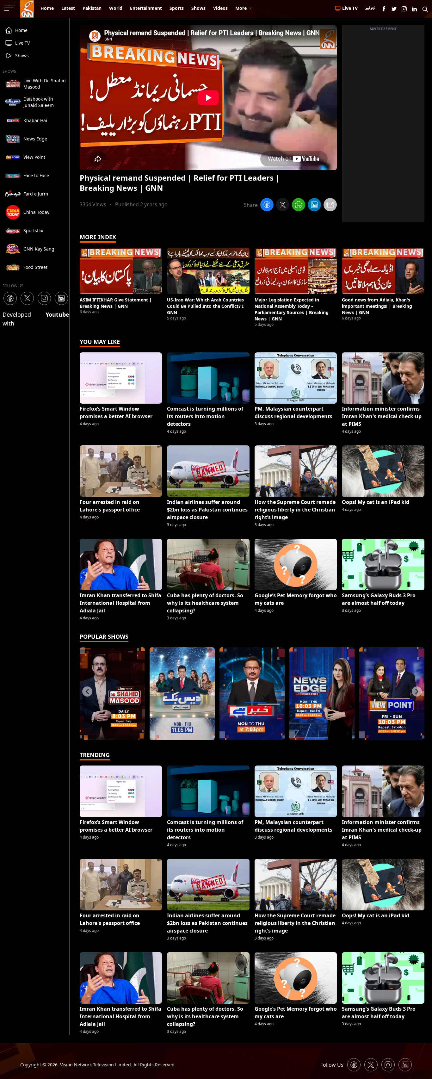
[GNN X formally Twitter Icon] (394, 8)
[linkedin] (314, 205)
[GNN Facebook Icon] (383, 8)
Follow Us (331, 1064)
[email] (330, 205)
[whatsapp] (298, 205)
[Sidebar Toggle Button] (9, 8)
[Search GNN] (425, 9)
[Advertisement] (383, 127)
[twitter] (282, 205)
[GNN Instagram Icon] (404, 8)
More (241, 8)
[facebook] (267, 205)
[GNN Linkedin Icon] (414, 8)
